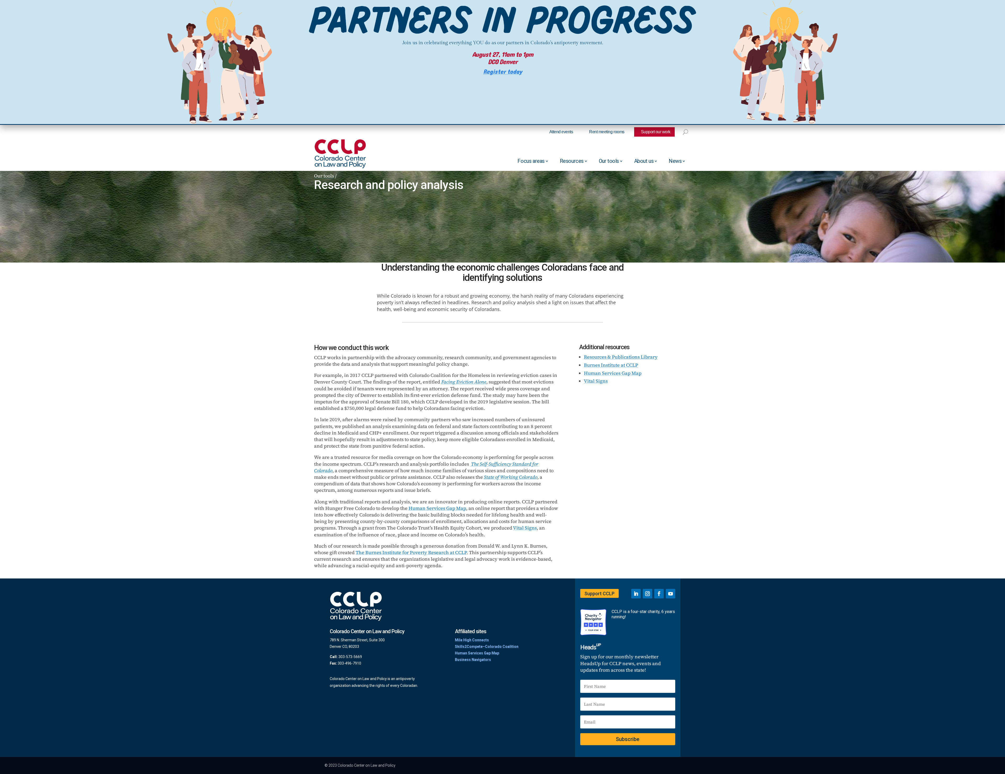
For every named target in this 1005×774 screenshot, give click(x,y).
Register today (502, 71)
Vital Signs (525, 528)
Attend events (561, 132)
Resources (572, 161)
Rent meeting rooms (606, 132)
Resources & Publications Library (621, 357)
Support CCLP (599, 593)
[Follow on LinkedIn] (636, 593)
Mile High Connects (472, 640)
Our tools (609, 161)
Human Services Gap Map (437, 508)
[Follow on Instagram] (647, 593)
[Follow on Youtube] (670, 593)
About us (644, 161)
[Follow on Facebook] (659, 593)
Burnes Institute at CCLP (611, 365)
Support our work (656, 132)
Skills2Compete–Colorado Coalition (486, 646)
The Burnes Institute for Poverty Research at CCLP (411, 552)
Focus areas (531, 161)
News (675, 161)
